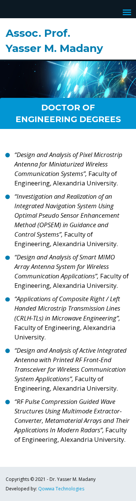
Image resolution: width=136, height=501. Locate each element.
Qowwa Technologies (61, 488)
